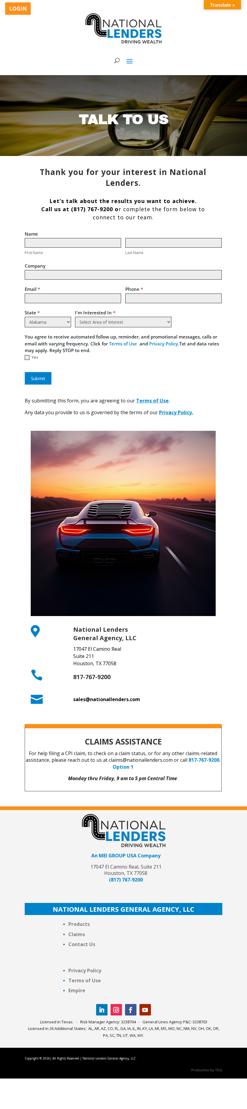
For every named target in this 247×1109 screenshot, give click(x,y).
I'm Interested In (95, 313)
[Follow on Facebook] (130, 1009)
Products (79, 924)
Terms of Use (124, 344)
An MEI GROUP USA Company (126, 855)
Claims (76, 934)
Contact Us (82, 944)
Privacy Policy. (164, 344)
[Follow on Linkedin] (102, 1009)
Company (35, 266)
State (32, 313)
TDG (218, 1070)
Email (32, 289)
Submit (38, 378)
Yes (34, 357)
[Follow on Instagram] (116, 1009)
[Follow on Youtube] (145, 1009)
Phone (134, 289)
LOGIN (18, 8)
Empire (76, 990)
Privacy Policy (84, 970)
